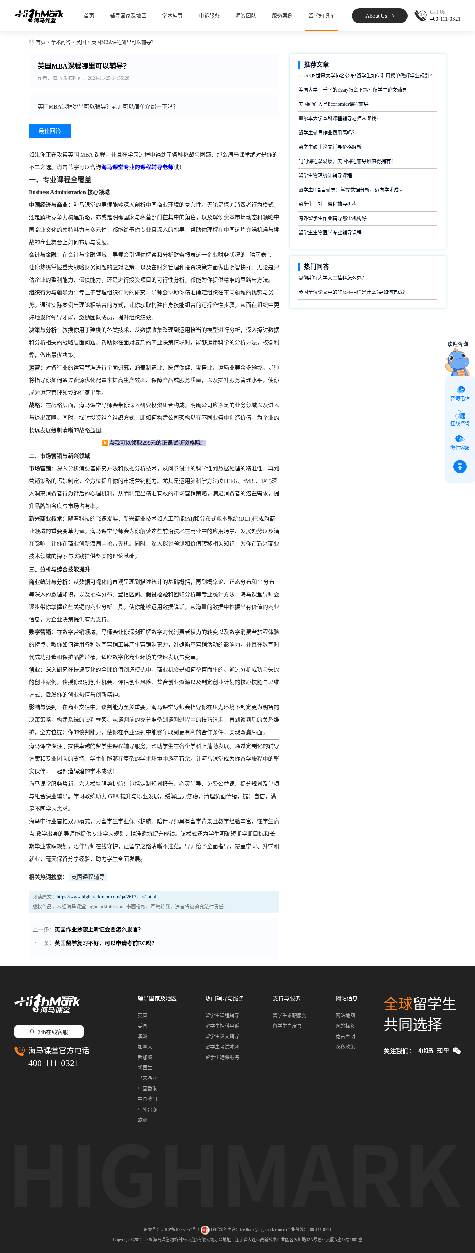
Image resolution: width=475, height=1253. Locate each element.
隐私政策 (345, 1046)
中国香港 (147, 1088)
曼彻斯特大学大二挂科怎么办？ (332, 277)
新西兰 (145, 1067)
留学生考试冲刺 (222, 1046)
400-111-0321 (53, 1063)
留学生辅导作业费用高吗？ (327, 132)
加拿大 (145, 1046)
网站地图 (345, 1015)
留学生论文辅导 (222, 1036)
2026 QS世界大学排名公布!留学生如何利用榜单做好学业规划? (365, 75)
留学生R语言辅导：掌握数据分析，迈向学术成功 (351, 189)
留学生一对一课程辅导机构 (327, 204)
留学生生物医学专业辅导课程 (330, 232)
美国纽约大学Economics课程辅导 (333, 104)
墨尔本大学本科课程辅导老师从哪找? (338, 118)
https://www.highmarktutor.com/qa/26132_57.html (106, 896)
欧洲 (142, 1120)
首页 (89, 15)
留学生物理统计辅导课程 (325, 175)
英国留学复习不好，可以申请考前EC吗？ (106, 943)
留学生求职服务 (290, 1015)
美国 (142, 1026)
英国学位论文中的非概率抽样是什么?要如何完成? (351, 292)
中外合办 (147, 1109)
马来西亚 (147, 1078)
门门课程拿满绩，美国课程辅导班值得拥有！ (347, 161)
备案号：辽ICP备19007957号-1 (172, 1229)
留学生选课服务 (222, 1057)
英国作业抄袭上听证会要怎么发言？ (99, 930)
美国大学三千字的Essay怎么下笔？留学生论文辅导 (352, 90)
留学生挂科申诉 (222, 1026)
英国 (81, 42)
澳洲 (142, 1036)
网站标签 (345, 1026)
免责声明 (345, 1036)
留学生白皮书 (287, 1026)
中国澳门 (147, 1099)
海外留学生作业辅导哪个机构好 (332, 218)
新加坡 (145, 1057)
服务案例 (282, 15)
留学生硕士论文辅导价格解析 (330, 147)
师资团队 (245, 15)
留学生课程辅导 (222, 1015)
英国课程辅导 (88, 877)
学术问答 (61, 42)
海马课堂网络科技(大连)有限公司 (183, 1239)
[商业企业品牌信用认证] (205, 1230)
